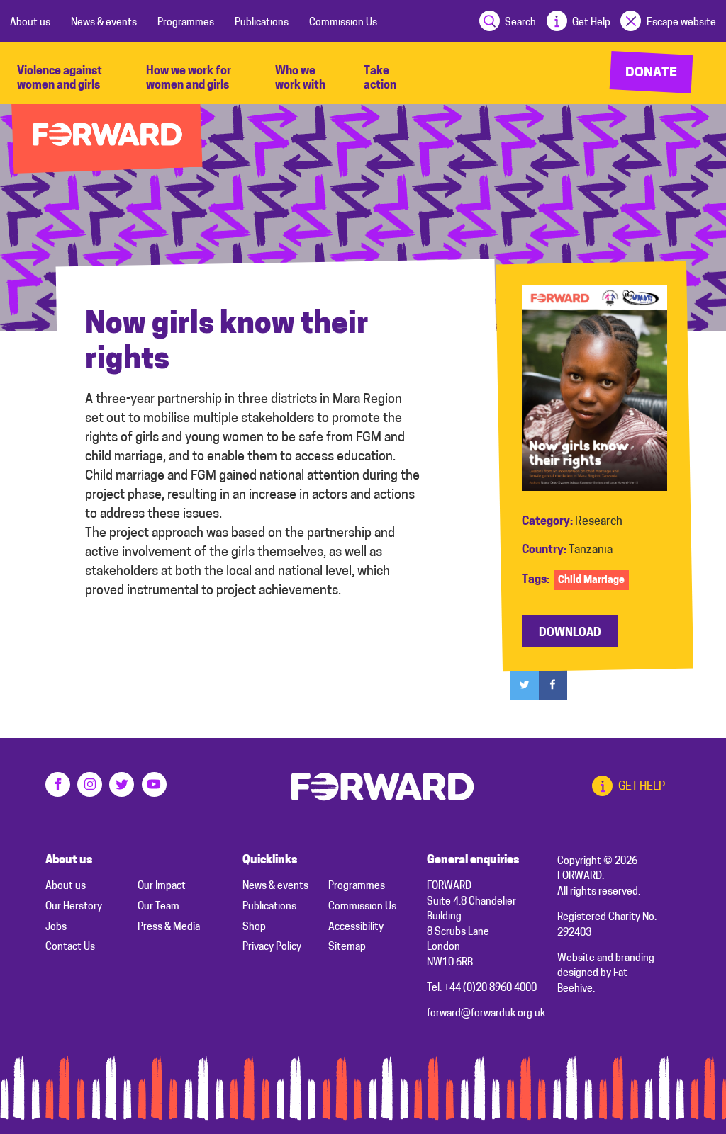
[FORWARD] (107, 139)
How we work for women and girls (188, 78)
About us (30, 23)
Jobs (56, 927)
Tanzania (591, 550)
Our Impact (162, 886)
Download (570, 633)
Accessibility (356, 927)
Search (520, 23)
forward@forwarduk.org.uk (486, 1014)
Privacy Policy (271, 947)
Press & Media (169, 927)
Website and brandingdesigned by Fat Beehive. (605, 973)
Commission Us (343, 23)
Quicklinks (269, 860)
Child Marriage (591, 580)
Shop (254, 927)
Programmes (185, 23)
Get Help (591, 23)
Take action (380, 78)
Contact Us (70, 947)
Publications (262, 23)
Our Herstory (73, 907)
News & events (104, 23)
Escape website (681, 23)
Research (598, 522)
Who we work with (300, 78)
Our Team (158, 907)
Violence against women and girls (59, 78)
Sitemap (347, 947)
